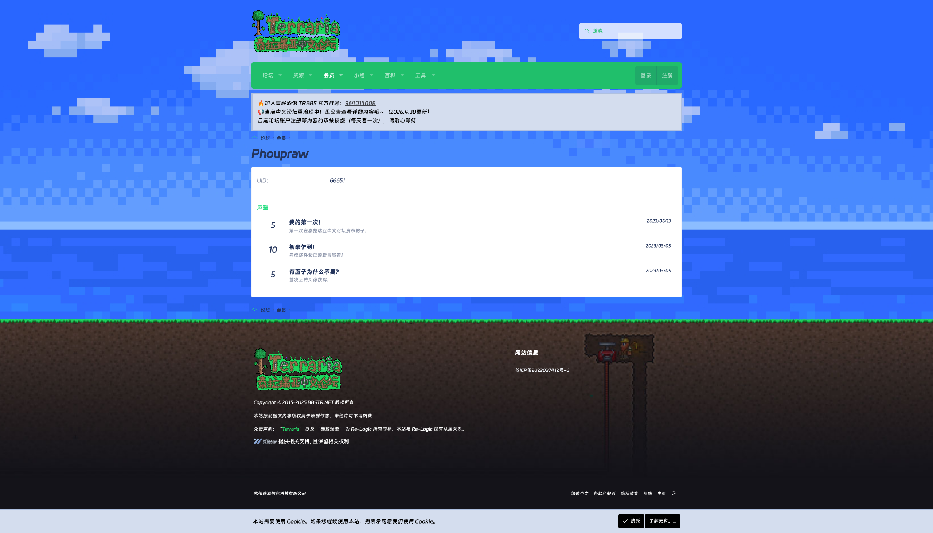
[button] (280, 75)
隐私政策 (629, 493)
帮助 (647, 493)
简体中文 (580, 493)
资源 (298, 75)
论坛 (267, 75)
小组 (359, 75)
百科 (389, 75)
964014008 (360, 103)
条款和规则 (605, 493)
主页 (661, 493)
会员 (329, 75)
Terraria (290, 429)
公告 (335, 112)
